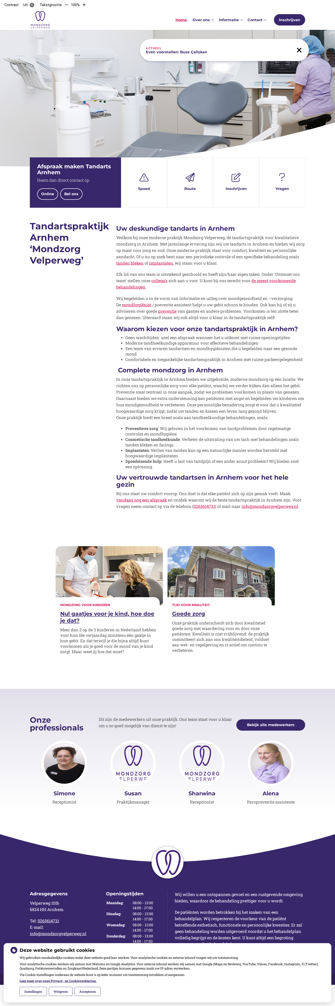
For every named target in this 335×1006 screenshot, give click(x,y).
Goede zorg (188, 613)
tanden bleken (130, 263)
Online (47, 194)
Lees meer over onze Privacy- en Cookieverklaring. (58, 981)
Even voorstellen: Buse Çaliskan (176, 52)
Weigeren (61, 991)
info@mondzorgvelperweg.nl (270, 506)
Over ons (201, 20)
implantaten (161, 263)
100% (75, 5)
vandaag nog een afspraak (141, 500)
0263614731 (204, 506)
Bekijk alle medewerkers (270, 725)
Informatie (229, 20)
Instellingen (33, 991)
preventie (167, 311)
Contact (255, 20)
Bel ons (71, 194)
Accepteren (87, 991)
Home (181, 20)
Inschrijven (289, 20)
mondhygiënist (136, 304)
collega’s (159, 280)
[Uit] (33, 5)
